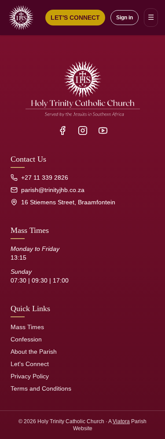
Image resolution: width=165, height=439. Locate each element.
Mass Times (27, 326)
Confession (26, 339)
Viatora (121, 421)
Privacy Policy (30, 376)
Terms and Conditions (41, 388)
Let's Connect (30, 363)
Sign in (124, 18)
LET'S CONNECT (75, 17)
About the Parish (34, 351)
